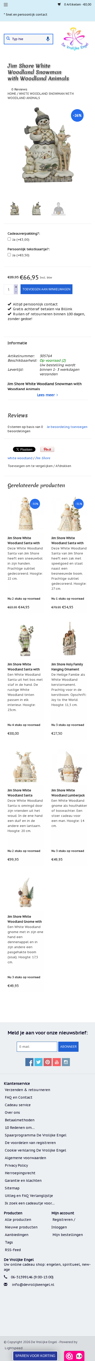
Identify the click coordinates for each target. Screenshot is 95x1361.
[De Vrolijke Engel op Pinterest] (48, 1062)
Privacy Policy (16, 1165)
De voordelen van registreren (30, 1142)
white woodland (20, 458)
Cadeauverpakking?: (24, 233)
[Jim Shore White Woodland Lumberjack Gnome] (69, 766)
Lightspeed (14, 1348)
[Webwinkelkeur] (47, 1312)
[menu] (6, 5)
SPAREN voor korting (35, 1356)
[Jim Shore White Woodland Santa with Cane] (26, 640)
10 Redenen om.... (20, 1127)
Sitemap (12, 1188)
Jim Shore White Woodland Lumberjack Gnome (68, 793)
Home (12, 94)
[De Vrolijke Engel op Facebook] (29, 1062)
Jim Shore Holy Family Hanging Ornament (67, 666)
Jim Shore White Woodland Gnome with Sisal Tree (25, 919)
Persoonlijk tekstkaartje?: (29, 249)
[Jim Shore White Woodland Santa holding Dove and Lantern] (26, 766)
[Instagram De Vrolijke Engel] (66, 1062)
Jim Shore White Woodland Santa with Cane (24, 667)
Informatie (17, 343)
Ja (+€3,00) (20, 239)
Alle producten (18, 1219)
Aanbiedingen (16, 1234)
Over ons (12, 1112)
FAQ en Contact (18, 1097)
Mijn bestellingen (67, 1234)
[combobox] (28, 39)
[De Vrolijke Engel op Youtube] (57, 1062)
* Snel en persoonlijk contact (25, 14)
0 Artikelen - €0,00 (77, 4)
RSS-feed (13, 1250)
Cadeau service (18, 1105)
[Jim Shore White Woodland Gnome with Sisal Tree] (26, 892)
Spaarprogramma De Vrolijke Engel (35, 1135)
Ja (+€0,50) (20, 255)
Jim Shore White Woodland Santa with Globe (24, 541)
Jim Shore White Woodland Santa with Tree (67, 541)
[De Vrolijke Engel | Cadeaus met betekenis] (75, 38)
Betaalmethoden (19, 1120)
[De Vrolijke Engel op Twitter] (38, 1062)
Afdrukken (63, 466)
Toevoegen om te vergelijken (30, 466)
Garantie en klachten (23, 1180)
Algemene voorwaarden (25, 1158)
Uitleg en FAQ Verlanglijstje (29, 1195)
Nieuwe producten (21, 1227)
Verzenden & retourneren (27, 1090)
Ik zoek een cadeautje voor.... (30, 1203)
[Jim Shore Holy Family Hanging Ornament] (69, 640)
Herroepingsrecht (20, 1173)
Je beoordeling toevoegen (67, 427)
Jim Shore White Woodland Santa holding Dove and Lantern (21, 793)
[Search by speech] (48, 39)
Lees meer (46, 395)
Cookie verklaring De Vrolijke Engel (35, 1150)
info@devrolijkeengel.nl (33, 1284)
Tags (9, 1242)
